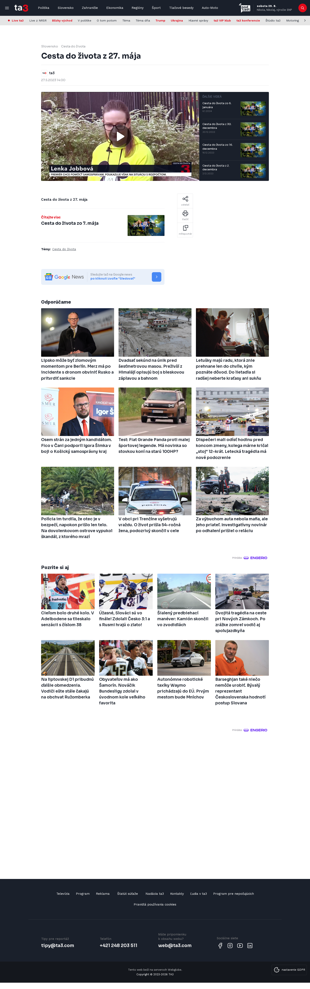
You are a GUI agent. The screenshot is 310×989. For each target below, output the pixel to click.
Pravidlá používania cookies (155, 904)
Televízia (63, 894)
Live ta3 (18, 20)
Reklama (103, 894)
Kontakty (177, 894)
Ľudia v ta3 (198, 894)
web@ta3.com (174, 945)
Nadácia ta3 (155, 894)
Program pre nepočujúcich (233, 894)
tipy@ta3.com (57, 945)
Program (83, 894)
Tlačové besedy (181, 8)
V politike (84, 20)
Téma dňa (143, 20)
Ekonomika (114, 8)
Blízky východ (62, 20)
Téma (126, 20)
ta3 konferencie (248, 20)
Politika (43, 8)
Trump (160, 20)
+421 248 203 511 (118, 945)
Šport (156, 8)
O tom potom (107, 20)
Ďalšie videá (212, 96)
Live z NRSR (38, 20)
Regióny (138, 8)
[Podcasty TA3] (244, 8)
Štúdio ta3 (273, 20)
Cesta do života (73, 46)
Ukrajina (177, 20)
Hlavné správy (198, 20)
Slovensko (66, 8)
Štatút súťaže (127, 894)
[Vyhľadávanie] (302, 8)
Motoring (292, 20)
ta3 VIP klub (222, 20)
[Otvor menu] (7, 8)
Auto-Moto (210, 8)
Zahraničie (90, 8)
